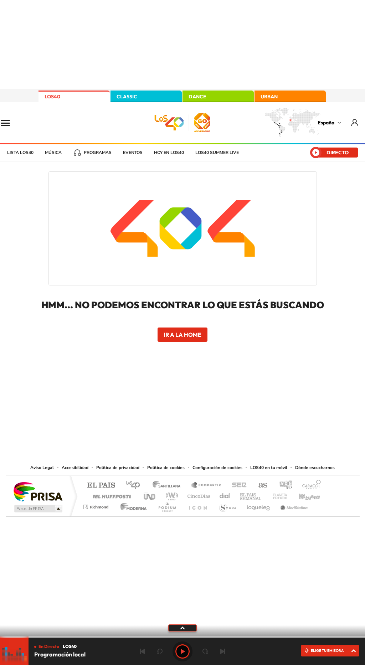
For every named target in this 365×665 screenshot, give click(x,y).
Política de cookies (166, 467)
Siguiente (222, 651)
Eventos (133, 152)
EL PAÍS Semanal (251, 494)
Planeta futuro (277, 494)
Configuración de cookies (217, 467)
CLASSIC (127, 96)
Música (53, 152)
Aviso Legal (42, 467)
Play (182, 651)
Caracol (309, 485)
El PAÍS (101, 485)
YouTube (168, 391)
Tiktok (154, 391)
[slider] (182, 637)
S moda (227, 505)
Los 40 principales (135, 485)
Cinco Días (198, 494)
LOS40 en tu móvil (268, 467)
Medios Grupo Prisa (37, 508)
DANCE (197, 96)
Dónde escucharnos (315, 467)
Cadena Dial (225, 494)
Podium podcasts (167, 505)
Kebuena (303, 494)
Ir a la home (182, 334)
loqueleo (259, 505)
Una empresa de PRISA (37, 491)
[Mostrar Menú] (10, 122)
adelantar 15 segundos (205, 651)
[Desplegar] (182, 627)
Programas (98, 152)
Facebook (196, 391)
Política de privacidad (117, 467)
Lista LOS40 (20, 152)
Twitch (211, 391)
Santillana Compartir (206, 485)
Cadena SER (237, 485)
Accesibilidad (75, 467)
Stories (225, 391)
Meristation (293, 505)
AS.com (259, 485)
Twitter (182, 391)
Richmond (96, 505)
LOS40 (52, 96)
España (326, 122)
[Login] (355, 122)
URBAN (269, 96)
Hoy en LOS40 (169, 152)
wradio (170, 494)
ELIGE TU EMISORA (327, 650)
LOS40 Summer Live (217, 152)
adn (283, 485)
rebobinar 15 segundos (159, 651)
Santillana (168, 485)
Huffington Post (110, 494)
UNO (150, 494)
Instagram (139, 391)
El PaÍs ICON (197, 505)
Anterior (142, 651)
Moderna (131, 505)
